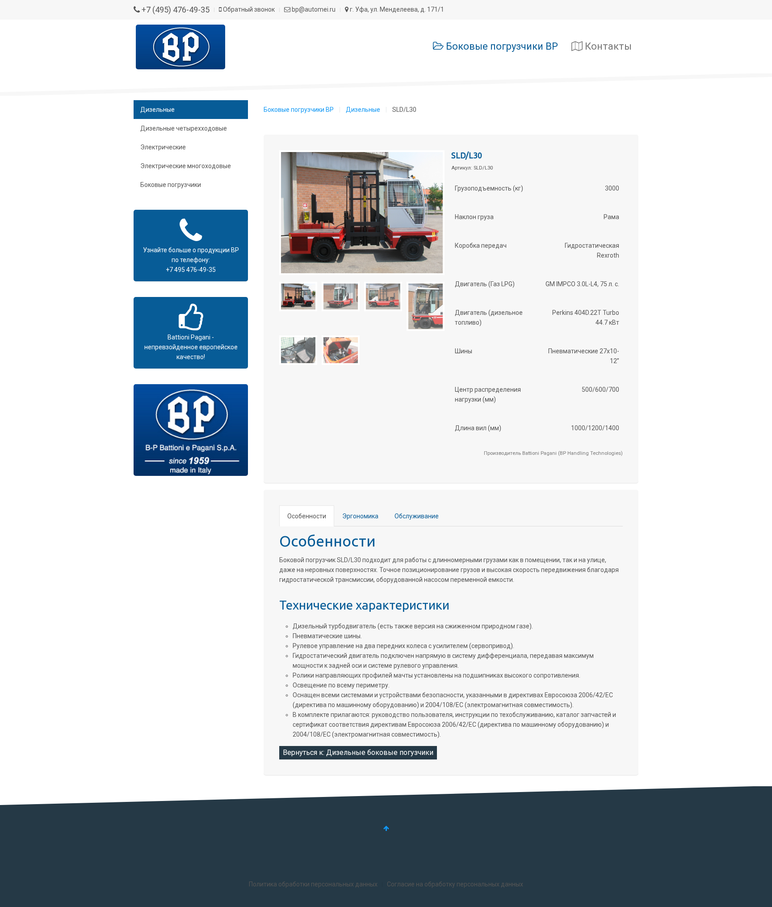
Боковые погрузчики (170, 184)
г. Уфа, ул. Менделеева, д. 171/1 (396, 9)
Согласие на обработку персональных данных (455, 884)
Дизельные (363, 109)
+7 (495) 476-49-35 (175, 9)
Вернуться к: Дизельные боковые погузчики (358, 752)
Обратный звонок (248, 9)
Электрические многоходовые (185, 166)
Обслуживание (416, 516)
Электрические (163, 147)
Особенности (306, 516)
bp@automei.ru (313, 9)
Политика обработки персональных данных (313, 884)
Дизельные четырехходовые (183, 128)
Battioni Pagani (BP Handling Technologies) (572, 453)
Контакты (607, 46)
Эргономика (360, 516)
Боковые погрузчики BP (501, 46)
